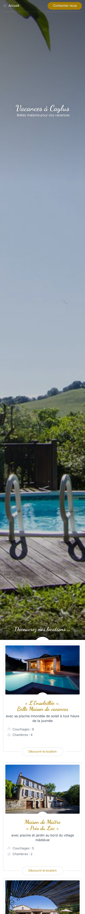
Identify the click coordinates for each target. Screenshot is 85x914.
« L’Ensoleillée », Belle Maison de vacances (42, 706)
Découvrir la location (42, 751)
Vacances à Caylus (42, 108)
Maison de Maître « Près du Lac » (42, 825)
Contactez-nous (65, 5)
